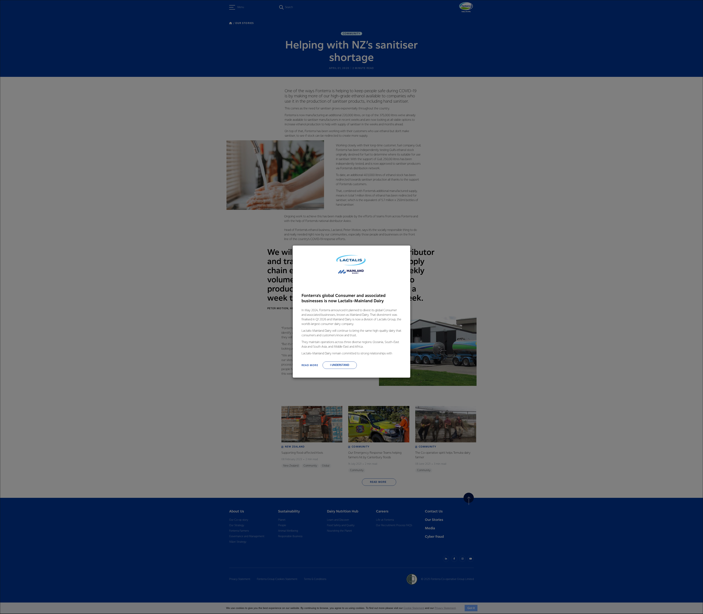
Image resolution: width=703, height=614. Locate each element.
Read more (310, 365)
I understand (339, 365)
